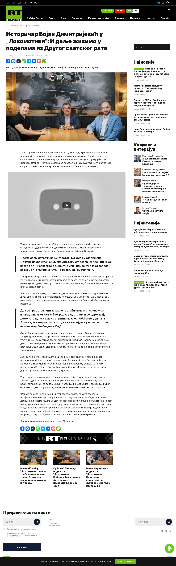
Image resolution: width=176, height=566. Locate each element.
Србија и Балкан (35, 18)
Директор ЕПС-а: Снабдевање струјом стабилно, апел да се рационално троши (150, 103)
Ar (8, 3)
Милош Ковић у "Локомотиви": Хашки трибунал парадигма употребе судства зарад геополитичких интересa (33, 475)
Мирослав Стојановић (152, 156)
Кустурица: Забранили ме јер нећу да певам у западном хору (150, 230)
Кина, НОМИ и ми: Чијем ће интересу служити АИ (155, 173)
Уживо (120, 10)
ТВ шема (107, 10)
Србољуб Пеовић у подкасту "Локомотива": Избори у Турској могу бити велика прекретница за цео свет (66, 477)
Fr (25, 3)
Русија (52, 18)
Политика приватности (54, 524)
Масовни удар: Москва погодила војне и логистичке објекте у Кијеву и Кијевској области (151, 258)
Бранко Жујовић (149, 197)
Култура (151, 18)
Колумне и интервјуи (98, 18)
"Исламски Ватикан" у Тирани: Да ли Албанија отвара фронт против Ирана (151, 285)
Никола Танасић (149, 208)
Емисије (165, 18)
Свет (63, 18)
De (35, 3)
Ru (30, 3)
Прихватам (21, 529)
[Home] (14, 13)
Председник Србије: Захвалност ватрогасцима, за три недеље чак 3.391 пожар (151, 117)
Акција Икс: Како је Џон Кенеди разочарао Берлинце (154, 161)
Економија (77, 18)
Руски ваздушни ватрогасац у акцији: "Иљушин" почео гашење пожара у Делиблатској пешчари (151, 244)
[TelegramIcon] (158, 3)
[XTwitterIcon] (163, 3)
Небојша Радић (149, 181)
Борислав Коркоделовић (153, 170)
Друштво (119, 18)
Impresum (53, 519)
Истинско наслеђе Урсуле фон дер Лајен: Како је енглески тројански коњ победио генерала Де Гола (151, 72)
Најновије (144, 62)
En (14, 3)
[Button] (37, 522)
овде (90, 561)
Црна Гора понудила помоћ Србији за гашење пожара (152, 130)
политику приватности (26, 529)
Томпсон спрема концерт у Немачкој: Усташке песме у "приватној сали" (148, 88)
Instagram (22, 547)
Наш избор (135, 18)
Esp (19, 3)
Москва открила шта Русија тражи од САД (148, 271)
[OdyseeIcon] (168, 3)
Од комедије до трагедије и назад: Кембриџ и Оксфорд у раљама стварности (154, 187)
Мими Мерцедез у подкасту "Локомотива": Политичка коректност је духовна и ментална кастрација (98, 477)
